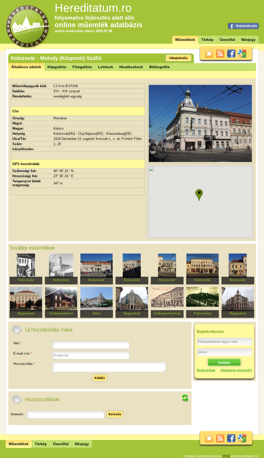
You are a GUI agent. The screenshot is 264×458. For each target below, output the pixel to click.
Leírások (105, 67)
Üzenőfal (227, 40)
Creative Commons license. (202, 456)
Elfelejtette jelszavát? (236, 370)
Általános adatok (26, 67)
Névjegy (248, 40)
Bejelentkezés (246, 26)
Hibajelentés (178, 58)
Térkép (207, 40)
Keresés (115, 414)
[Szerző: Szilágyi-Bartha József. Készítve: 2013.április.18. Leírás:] (200, 161)
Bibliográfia (159, 67)
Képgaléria (56, 67)
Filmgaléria (82, 67)
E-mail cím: (22, 353)
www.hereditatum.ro (245, 456)
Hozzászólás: (24, 364)
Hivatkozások (131, 67)
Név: (17, 343)
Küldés (100, 378)
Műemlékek (185, 40)
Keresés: (17, 414)
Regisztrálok (206, 370)
